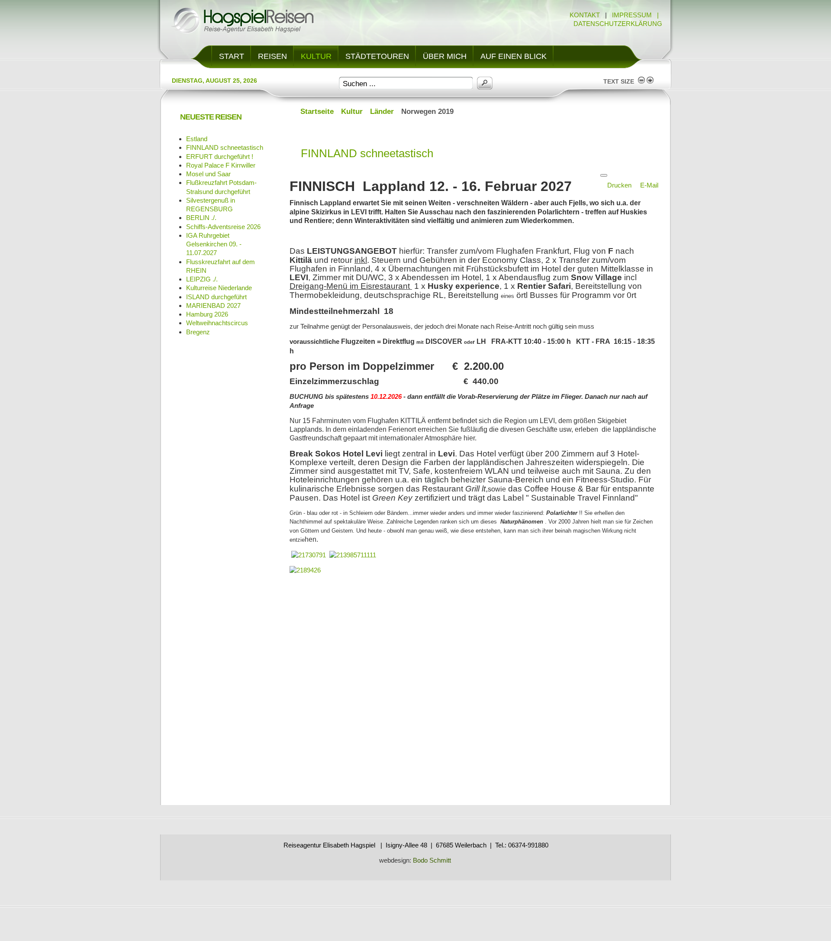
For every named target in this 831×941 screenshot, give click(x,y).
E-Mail (649, 185)
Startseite (317, 111)
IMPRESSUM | (637, 15)
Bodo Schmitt (431, 860)
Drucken (620, 185)
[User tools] (603, 175)
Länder (382, 111)
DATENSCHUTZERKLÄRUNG (617, 23)
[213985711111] (352, 555)
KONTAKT (585, 15)
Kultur (352, 111)
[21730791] (308, 555)
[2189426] (305, 570)
